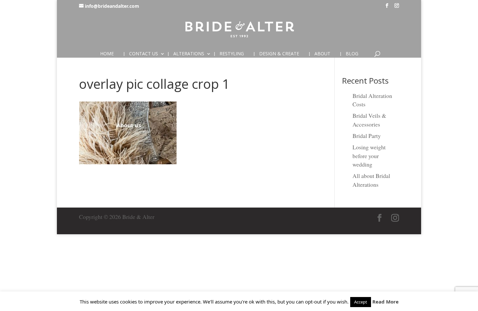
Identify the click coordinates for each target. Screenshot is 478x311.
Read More (385, 301)
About (322, 54)
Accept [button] (360, 302)
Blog (352, 54)
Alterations (188, 54)
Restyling (231, 54)
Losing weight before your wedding (369, 155)
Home (107, 54)
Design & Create (279, 54)
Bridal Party (366, 136)
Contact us (143, 54)
